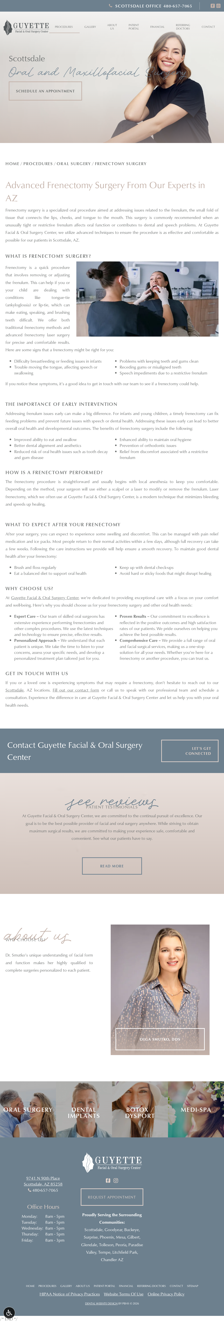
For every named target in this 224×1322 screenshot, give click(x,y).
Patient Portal (104, 1286)
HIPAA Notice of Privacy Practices (70, 1294)
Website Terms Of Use (124, 1294)
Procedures (64, 26)
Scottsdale (14, 690)
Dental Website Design (101, 1303)
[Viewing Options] (9, 1313)
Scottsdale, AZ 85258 (43, 1184)
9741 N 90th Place (43, 1178)
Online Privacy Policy (166, 1294)
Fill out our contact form (76, 690)
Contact (208, 26)
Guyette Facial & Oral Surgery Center (45, 597)
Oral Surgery (74, 163)
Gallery (90, 26)
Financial (157, 26)
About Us (83, 1286)
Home (12, 163)
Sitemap (192, 1286)
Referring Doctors (151, 1286)
